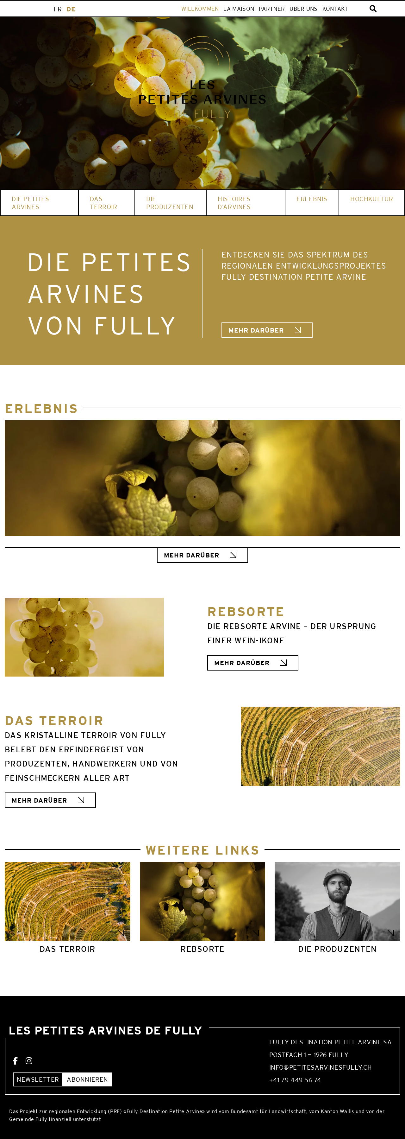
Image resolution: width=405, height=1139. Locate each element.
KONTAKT (335, 8)
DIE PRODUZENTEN (170, 202)
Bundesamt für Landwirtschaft (268, 1111)
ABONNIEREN (87, 1079)
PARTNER (272, 8)
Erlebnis (311, 198)
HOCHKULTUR (371, 198)
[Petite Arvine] (202, 78)
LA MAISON (238, 8)
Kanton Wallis (337, 1111)
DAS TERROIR (103, 202)
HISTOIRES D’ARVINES (234, 202)
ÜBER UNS (303, 8)
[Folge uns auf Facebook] (15, 1061)
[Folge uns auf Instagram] (29, 1061)
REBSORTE (202, 949)
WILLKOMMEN (200, 8)
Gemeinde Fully (28, 1119)
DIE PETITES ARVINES (30, 202)
